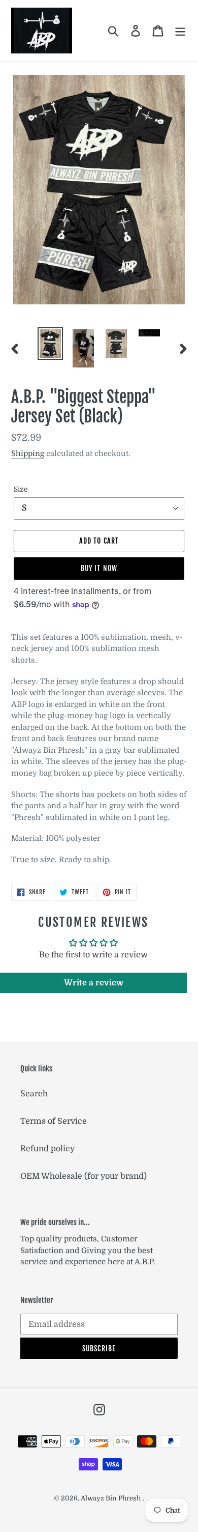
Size (21, 489)
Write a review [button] (93, 982)
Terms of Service (53, 1121)
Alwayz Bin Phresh (111, 1498)
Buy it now (99, 568)
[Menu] (180, 30)
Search (34, 1093)
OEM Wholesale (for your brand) (83, 1176)
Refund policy (47, 1148)
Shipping (27, 453)
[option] (50, 343)
